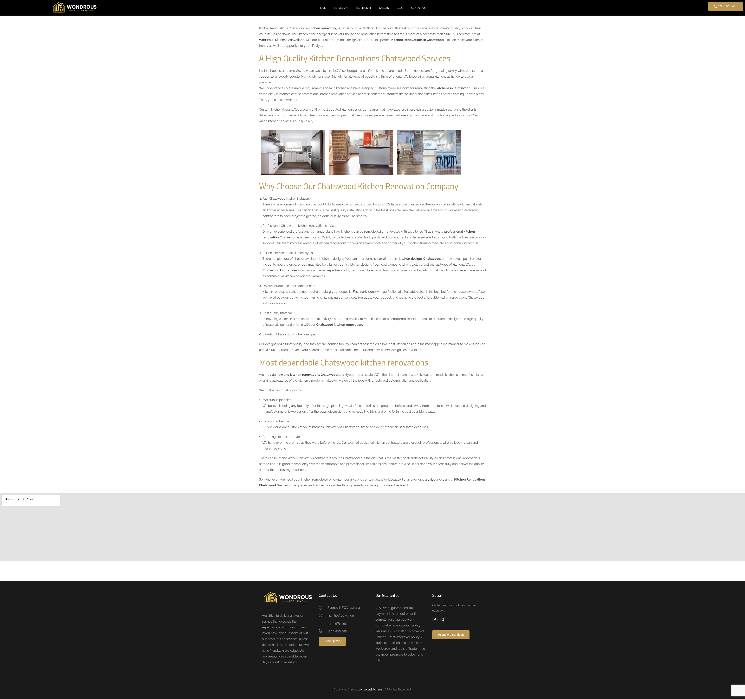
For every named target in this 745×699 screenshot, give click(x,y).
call (430, 479)
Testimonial (363, 8)
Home (322, 8)
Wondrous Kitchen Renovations (281, 40)
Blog (400, 8)
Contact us (418, 8)
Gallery (384, 8)
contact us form (395, 485)
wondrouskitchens (370, 689)
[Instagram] (443, 620)
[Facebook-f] (435, 620)
